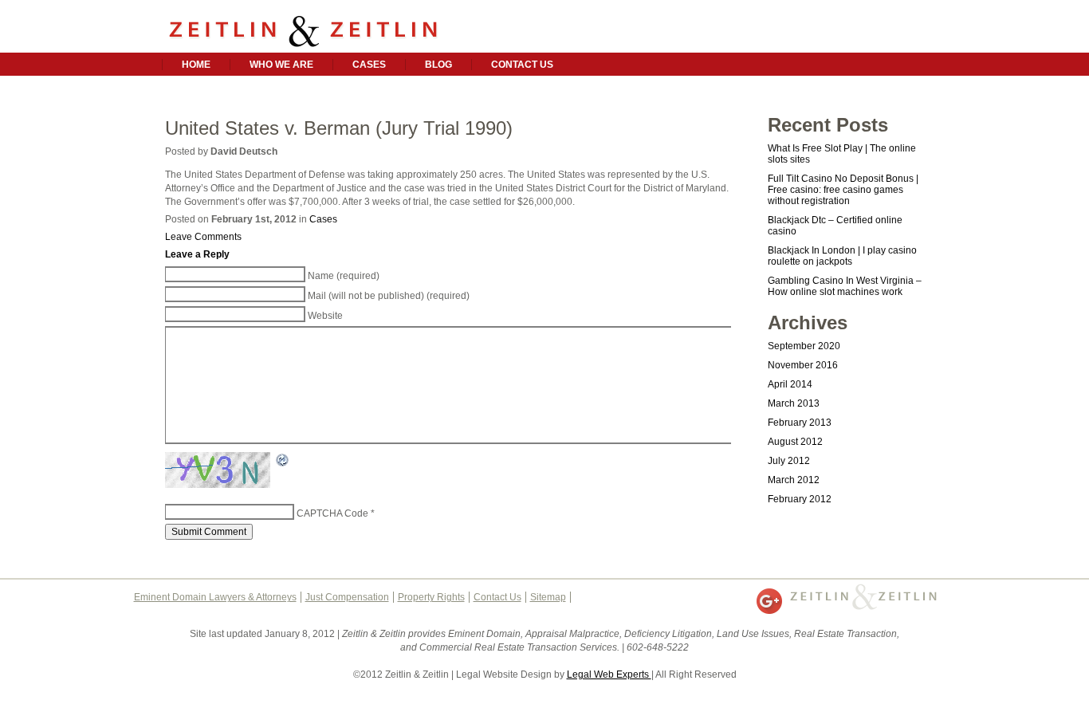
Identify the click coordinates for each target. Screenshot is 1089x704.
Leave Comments (203, 236)
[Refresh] (283, 460)
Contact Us (522, 64)
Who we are (281, 64)
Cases (369, 64)
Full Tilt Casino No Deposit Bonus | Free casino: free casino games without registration (843, 189)
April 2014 (790, 384)
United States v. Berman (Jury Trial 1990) (339, 128)
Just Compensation (347, 597)
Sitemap (548, 597)
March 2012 (794, 480)
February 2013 (799, 422)
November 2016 (803, 365)
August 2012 (795, 441)
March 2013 (794, 403)
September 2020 (804, 346)
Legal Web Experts (609, 674)
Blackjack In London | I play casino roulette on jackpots (842, 256)
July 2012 (789, 460)
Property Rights (431, 597)
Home (196, 64)
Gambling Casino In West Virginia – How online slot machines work (845, 286)
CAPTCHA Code (332, 513)
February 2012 (799, 499)
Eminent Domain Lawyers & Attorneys (215, 597)
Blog (438, 64)
